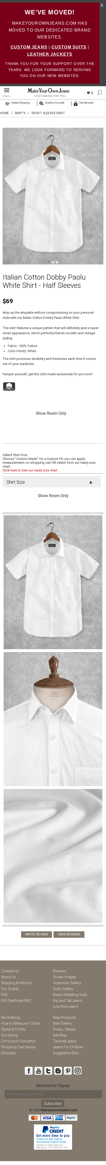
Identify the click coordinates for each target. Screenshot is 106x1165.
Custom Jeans (29, 47)
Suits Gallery (63, 989)
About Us (8, 977)
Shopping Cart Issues (18, 1047)
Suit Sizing (9, 1035)
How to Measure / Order (20, 1023)
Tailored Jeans (65, 1041)
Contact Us (10, 971)
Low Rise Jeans (65, 1006)
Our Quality (10, 989)
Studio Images (64, 977)
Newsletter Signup (53, 1085)
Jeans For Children (68, 1047)
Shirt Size (15, 482)
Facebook (28, 1071)
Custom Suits (68, 47)
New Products (64, 1017)
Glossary (8, 1053)
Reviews (59, 971)
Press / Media (64, 1029)
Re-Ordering (10, 1017)
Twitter (48, 1071)
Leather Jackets (50, 54)
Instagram (77, 1071)
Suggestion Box (66, 1053)
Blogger (58, 1071)
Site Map (60, 1035)
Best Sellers (62, 1023)
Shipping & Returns (16, 983)
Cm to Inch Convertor (18, 1041)
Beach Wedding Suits (70, 995)
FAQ (4, 995)
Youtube (38, 1071)
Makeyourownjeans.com (59, 1110)
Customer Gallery (67, 983)
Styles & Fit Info (13, 1029)
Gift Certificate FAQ (16, 1001)
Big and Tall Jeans (67, 1001)
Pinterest (68, 1071)
